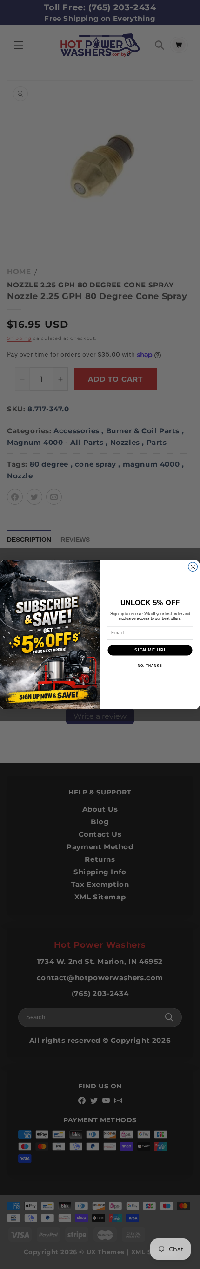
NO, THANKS (150, 665)
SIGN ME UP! (150, 650)
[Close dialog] (193, 567)
